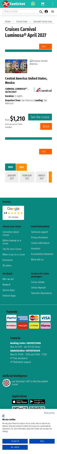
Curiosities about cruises (11, 233)
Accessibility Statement (42, 254)
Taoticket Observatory (41, 293)
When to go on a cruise (14, 254)
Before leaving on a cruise (12, 242)
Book (46, 126)
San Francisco (27, 100)
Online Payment (38, 287)
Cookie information (40, 243)
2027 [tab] (21, 167)
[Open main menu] (52, 11)
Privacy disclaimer (39, 237)
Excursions (8, 260)
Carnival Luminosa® (16, 88)
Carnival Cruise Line (42, 21)
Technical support (39, 231)
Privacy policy (49, 413)
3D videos (7, 265)
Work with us (37, 259)
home (7, 21)
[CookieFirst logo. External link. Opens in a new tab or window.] (3, 416)
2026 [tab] (10, 167)
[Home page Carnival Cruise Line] (44, 88)
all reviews (13, 217)
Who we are (8, 279)
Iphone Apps (9, 290)
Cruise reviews (37, 282)
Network (6, 284)
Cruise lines (21, 21)
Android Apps (9, 295)
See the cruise (40, 117)
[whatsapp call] (33, 4)
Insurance (35, 248)
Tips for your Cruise (12, 248)
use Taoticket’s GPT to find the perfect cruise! (30, 383)
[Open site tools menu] (52, 4)
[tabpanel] (28, 178)
